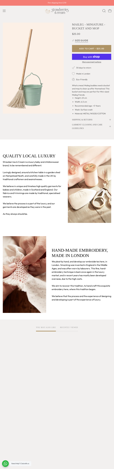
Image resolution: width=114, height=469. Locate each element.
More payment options (91, 62)
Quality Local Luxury (13, 368)
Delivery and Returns (13, 423)
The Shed (7, 386)
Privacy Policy (67, 368)
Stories (6, 405)
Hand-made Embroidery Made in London (23, 377)
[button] (104, 11)
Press (5, 400)
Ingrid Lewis (9, 382)
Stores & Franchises (12, 395)
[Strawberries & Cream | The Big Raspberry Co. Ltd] (57, 11)
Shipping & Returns (82, 120)
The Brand (8, 363)
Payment (7, 428)
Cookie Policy (66, 373)
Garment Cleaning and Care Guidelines (87, 126)
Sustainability (9, 391)
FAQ (5, 418)
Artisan (6, 373)
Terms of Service (68, 363)
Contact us (8, 432)
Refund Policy (66, 377)
